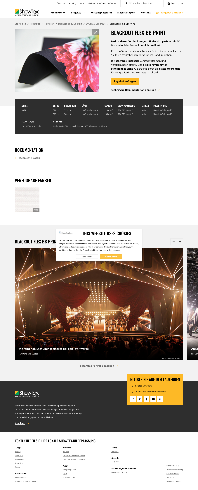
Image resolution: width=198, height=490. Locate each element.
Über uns (61, 3)
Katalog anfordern (143, 385)
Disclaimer (170, 477)
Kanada (66, 451)
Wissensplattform (101, 12)
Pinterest (160, 399)
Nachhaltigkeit (126, 12)
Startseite (20, 23)
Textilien (49, 23)
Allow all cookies (111, 256)
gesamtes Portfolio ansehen (97, 365)
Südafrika (115, 451)
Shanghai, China (69, 477)
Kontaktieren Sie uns (119, 472)
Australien (115, 462)
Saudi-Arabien (20, 477)
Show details (87, 256)
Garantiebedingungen (174, 481)
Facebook (146, 399)
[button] (58, 12)
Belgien (17, 451)
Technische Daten (29, 157)
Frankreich (19, 455)
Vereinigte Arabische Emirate (26, 481)
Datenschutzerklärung (174, 469)
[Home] (27, 12)
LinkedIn (133, 399)
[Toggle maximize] (95, 32)
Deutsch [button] (175, 3)
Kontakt (146, 12)
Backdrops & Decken (70, 23)
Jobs (82, 3)
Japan (65, 473)
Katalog (72, 3)
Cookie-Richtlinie (172, 473)
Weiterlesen (99, 304)
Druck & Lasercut (95, 23)
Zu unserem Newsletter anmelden (150, 391)
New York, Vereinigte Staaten (74, 459)
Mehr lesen (20, 423)
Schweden (18, 463)
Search (126, 3)
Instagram (139, 399)
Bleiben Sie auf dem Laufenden (102, 3)
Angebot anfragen (171, 12)
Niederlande (19, 459)
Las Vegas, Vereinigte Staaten (74, 455)
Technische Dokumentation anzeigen (133, 90)
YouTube (153, 399)
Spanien (18, 467)
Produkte (35, 23)
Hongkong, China (69, 469)
